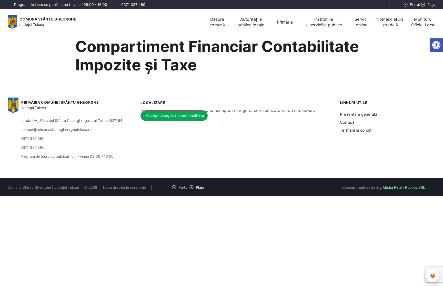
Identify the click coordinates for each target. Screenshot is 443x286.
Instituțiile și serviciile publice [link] (323, 22)
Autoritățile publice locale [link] (250, 22)
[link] (436, 45)
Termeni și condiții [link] (357, 130)
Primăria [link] (285, 22)
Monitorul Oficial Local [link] (423, 22)
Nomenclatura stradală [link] (390, 22)
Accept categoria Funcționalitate (175, 115)
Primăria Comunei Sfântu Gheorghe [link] (60, 102)
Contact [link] (347, 122)
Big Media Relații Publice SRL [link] (400, 187)
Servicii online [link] (362, 22)
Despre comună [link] (217, 22)
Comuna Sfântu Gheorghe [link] (47, 19)
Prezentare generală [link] (358, 114)
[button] (381, 5)
